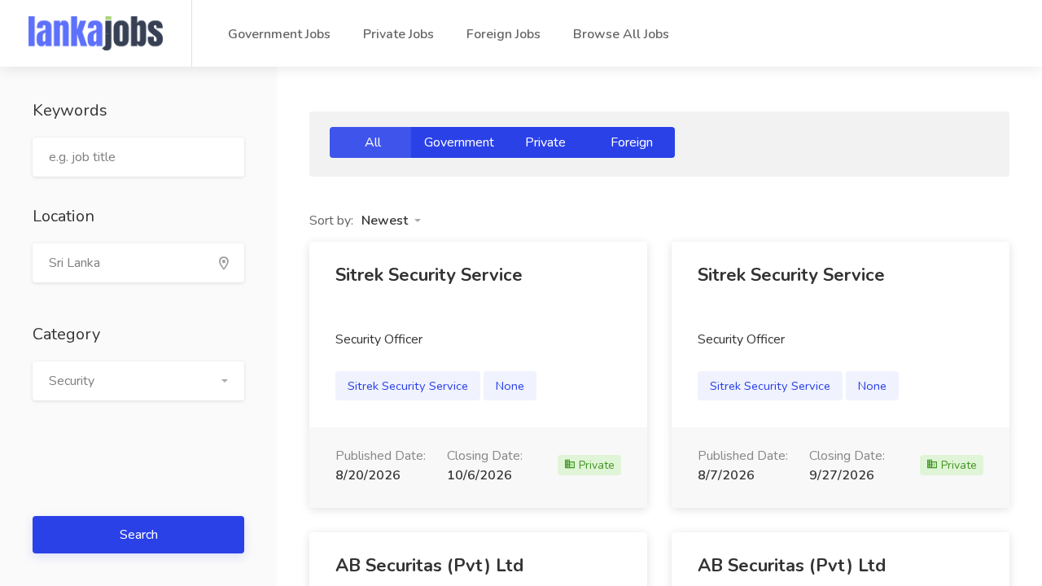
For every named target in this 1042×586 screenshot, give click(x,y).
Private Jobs (398, 34)
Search (139, 535)
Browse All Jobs (621, 34)
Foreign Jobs (503, 34)
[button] (138, 380)
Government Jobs (279, 34)
